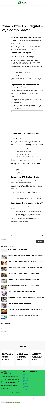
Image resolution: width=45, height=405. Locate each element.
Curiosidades (26, 375)
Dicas (24, 377)
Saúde (24, 384)
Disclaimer (3, 326)
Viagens (25, 389)
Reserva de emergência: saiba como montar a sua (21, 291)
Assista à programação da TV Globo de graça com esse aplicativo (22, 356)
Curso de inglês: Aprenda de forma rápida (19, 303)
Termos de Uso (4, 334)
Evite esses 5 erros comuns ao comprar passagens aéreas (23, 285)
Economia (25, 378)
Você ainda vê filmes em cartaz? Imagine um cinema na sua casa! (37, 356)
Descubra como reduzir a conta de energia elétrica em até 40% (25, 255)
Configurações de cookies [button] (7, 402)
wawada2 (25, 390)
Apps (24, 374)
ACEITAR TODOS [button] (16, 402)
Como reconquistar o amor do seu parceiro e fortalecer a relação (26, 261)
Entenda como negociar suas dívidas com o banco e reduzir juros (26, 297)
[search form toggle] (43, 3)
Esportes (25, 381)
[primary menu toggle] (1, 2)
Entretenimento (27, 380)
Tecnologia (25, 386)
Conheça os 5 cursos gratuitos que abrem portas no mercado (24, 279)
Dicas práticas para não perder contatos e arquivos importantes (25, 267)
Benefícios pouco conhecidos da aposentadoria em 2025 (23, 315)
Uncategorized (26, 387)
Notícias (25, 383)
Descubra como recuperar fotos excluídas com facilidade (23, 273)
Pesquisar (3, 239)
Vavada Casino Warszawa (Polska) (17, 249)
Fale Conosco (4, 328)
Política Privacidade (5, 331)
